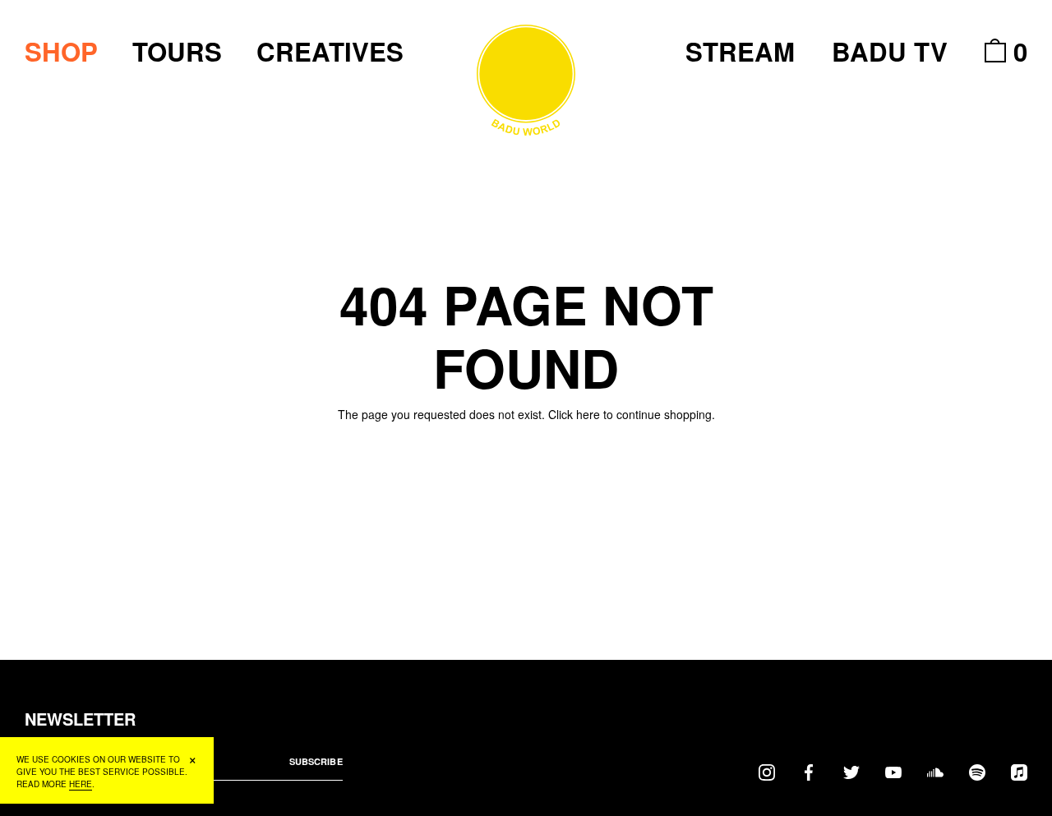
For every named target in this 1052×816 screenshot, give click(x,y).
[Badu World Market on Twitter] (851, 772)
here (588, 414)
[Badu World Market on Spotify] (977, 772)
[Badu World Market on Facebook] (809, 772)
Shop (61, 51)
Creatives (330, 51)
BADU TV (890, 51)
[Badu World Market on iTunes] (1019, 772)
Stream (740, 51)
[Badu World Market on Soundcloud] (935, 772)
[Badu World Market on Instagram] (767, 772)
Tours (177, 51)
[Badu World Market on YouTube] (893, 772)
